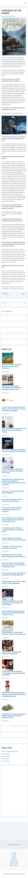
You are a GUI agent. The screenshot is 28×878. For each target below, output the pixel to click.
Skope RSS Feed (6, 756)
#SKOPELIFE (14, 860)
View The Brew (5, 761)
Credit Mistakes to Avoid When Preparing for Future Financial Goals (14, 633)
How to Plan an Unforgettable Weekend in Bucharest (11, 652)
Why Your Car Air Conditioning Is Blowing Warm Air (13, 492)
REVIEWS (14, 858)
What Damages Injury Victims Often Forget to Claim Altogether (13, 582)
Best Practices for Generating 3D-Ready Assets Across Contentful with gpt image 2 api (13, 519)
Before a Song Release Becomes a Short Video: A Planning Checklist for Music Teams (13, 612)
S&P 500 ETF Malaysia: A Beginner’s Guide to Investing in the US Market (14, 450)
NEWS (14, 856)
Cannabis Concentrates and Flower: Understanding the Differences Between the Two (14, 715)
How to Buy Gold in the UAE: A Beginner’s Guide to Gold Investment (12, 366)
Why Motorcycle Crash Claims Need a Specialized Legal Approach (13, 555)
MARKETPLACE (14, 862)
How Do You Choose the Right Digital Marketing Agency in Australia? (12, 509)
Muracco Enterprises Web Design (10, 751)
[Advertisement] (14, 790)
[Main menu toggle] (25, 3)
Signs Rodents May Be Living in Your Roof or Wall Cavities (12, 500)
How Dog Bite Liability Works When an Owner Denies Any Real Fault (13, 574)
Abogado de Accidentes (14, 844)
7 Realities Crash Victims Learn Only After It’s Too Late (12, 547)
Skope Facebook (6, 754)
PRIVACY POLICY (14, 865)
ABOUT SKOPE (14, 863)
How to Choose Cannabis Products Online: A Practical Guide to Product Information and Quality (14, 408)
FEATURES (14, 854)
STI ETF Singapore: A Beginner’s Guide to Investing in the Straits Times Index (12, 470)
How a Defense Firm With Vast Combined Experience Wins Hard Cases (13, 529)
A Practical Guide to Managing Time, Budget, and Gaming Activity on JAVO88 (13, 673)
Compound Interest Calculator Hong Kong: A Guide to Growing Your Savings (14, 430)
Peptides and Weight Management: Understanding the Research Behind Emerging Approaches (14, 694)
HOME (14, 853)
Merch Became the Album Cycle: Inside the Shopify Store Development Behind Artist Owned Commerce (13, 481)
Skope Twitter (5, 758)
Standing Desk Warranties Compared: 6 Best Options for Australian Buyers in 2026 (12, 387)
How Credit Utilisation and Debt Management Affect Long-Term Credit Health (12, 602)
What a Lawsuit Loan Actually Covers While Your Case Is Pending (13, 539)
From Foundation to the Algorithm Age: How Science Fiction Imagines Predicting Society (13, 564)
